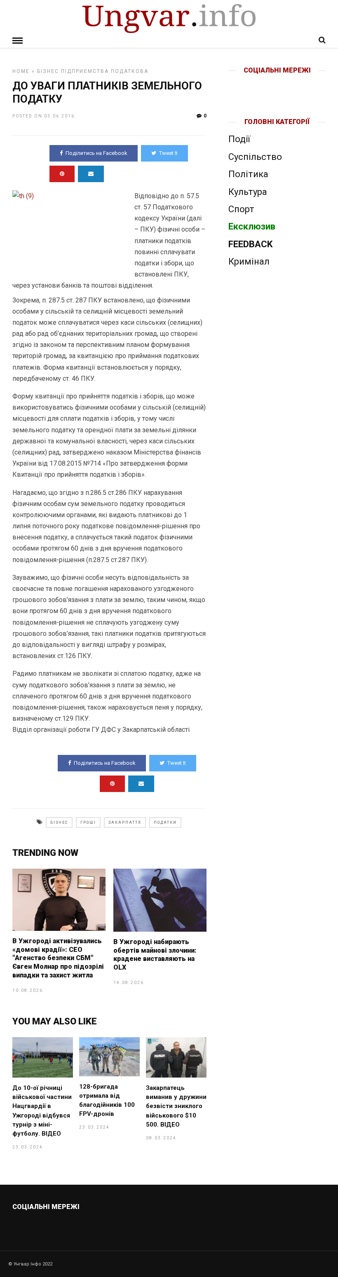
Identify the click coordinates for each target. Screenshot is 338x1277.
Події (239, 139)
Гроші (88, 822)
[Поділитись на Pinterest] (62, 174)
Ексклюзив (251, 226)
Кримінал (249, 261)
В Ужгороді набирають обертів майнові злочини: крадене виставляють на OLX (155, 954)
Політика (248, 174)
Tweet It (168, 153)
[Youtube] (277, 83)
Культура (247, 192)
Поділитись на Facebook (96, 153)
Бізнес (48, 71)
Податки (165, 822)
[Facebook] (260, 83)
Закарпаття (124, 822)
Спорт (241, 209)
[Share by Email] (91, 174)
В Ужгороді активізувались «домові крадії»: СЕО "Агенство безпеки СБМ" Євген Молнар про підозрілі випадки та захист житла (58, 958)
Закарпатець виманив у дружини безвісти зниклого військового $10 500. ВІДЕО (176, 1106)
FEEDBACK (250, 244)
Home (21, 71)
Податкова (129, 71)
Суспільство (255, 157)
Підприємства (85, 71)
